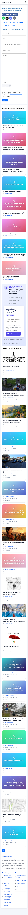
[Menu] (25, 2)
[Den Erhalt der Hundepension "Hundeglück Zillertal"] (14, 271)
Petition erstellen (14, 334)
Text (3, 60)
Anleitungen (6, 873)
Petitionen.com (6, 2)
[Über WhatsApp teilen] (3, 18)
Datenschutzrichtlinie (9, 25)
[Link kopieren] (14, 18)
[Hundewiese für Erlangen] (14, 228)
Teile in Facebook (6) (11, 14)
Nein (8, 96)
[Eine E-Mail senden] (10, 18)
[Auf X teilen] (7, 18)
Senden (5, 100)
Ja (3, 96)
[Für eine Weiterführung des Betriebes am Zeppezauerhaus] (14, 121)
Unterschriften (16, 22)
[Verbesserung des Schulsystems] (14, 185)
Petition (5, 22)
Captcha (4, 82)
